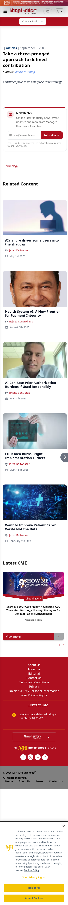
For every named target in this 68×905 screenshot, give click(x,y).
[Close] (64, 826)
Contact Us (34, 678)
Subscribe (50, 135)
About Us (34, 665)
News (39, 781)
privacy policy (20, 145)
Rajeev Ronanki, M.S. (21, 321)
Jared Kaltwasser (19, 250)
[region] (34, 863)
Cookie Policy (31, 870)
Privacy (34, 687)
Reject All (34, 887)
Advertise (34, 669)
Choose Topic (30, 21)
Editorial (34, 674)
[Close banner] (63, 4)
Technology (11, 166)
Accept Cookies (34, 898)
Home (9, 781)
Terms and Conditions (34, 682)
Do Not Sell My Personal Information (34, 691)
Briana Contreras (19, 392)
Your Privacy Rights (34, 695)
